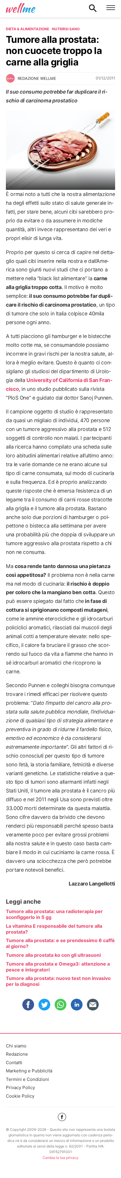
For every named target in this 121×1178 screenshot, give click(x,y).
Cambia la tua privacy (60, 1157)
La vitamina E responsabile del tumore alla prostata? (54, 929)
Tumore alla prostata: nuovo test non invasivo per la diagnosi (58, 981)
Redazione (17, 1054)
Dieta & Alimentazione (27, 29)
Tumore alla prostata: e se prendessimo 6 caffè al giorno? (60, 943)
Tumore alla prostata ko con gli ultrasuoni (53, 955)
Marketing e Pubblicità (29, 1071)
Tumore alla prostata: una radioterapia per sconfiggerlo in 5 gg (54, 914)
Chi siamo (16, 1046)
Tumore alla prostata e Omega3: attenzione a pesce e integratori (58, 967)
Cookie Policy (20, 1096)
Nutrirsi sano (66, 29)
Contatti (14, 1062)
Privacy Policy (20, 1087)
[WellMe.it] (20, 8)
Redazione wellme (37, 78)
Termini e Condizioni (27, 1079)
